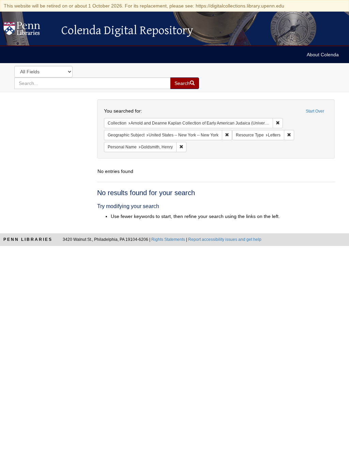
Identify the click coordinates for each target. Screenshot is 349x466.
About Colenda (323, 54)
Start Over (315, 111)
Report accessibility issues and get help (224, 239)
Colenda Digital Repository (29, 30)
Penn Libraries (27, 239)
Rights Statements (168, 239)
